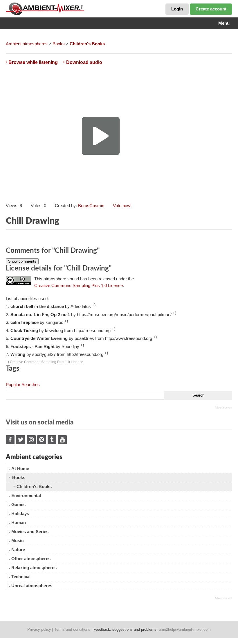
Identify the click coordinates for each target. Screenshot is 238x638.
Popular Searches (23, 384)
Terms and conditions (72, 629)
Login (177, 8)
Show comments (22, 261)
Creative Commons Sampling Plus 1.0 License (78, 285)
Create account (211, 8)
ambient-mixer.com (49, 8)
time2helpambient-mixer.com (185, 629)
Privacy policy (39, 629)
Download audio (84, 62)
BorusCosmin (91, 205)
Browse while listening (33, 62)
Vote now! (122, 205)
